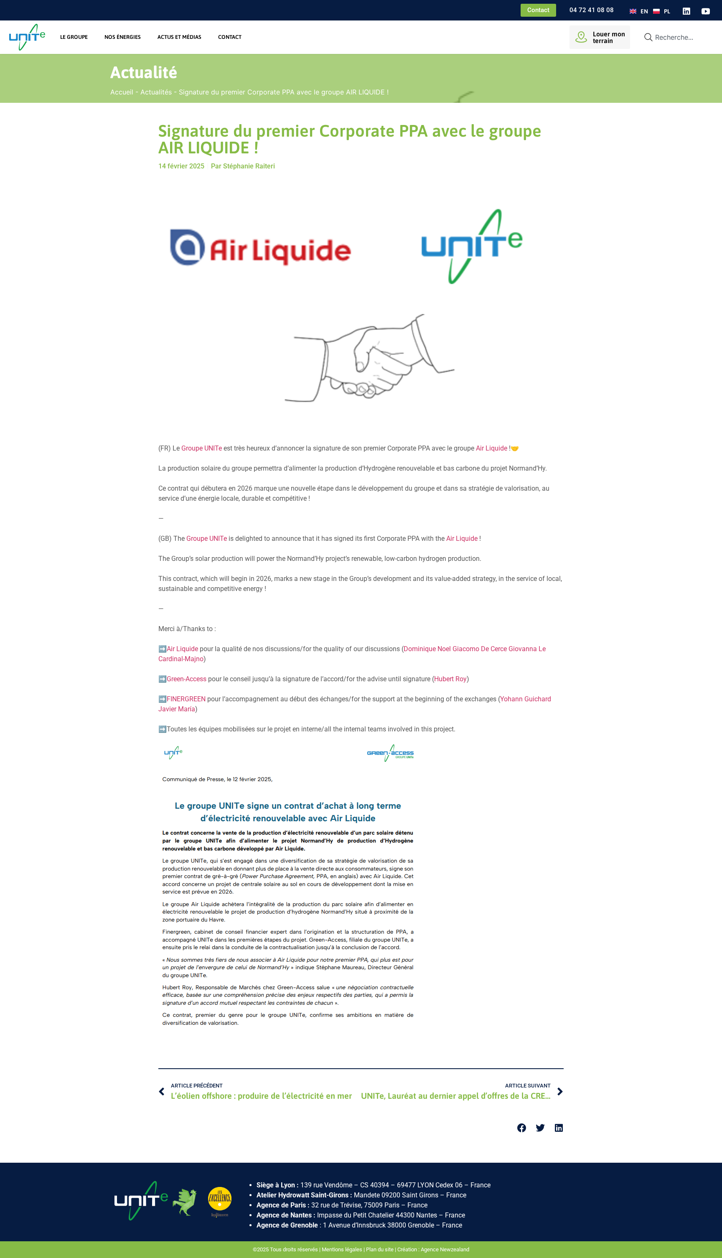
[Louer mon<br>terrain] (581, 37)
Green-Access (186, 679)
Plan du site (380, 1249)
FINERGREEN (186, 699)
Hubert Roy (450, 679)
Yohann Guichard (525, 699)
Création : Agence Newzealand (433, 1249)
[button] (522, 1128)
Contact (230, 37)
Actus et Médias (179, 37)
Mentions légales (342, 1249)
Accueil (121, 92)
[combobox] (675, 37)
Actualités (156, 92)
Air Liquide (491, 448)
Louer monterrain (609, 37)
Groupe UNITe (201, 448)
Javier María (176, 709)
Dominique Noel (427, 649)
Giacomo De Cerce (480, 649)
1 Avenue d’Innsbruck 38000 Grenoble (378, 1225)
